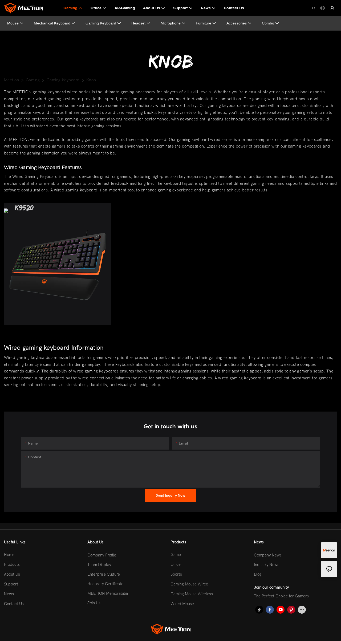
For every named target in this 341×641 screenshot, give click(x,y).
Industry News (266, 564)
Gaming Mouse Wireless (191, 594)
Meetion (11, 80)
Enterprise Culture (103, 574)
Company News (268, 555)
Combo (268, 23)
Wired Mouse (182, 603)
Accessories (236, 23)
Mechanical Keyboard (52, 23)
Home (9, 554)
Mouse (13, 23)
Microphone (171, 23)
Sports (176, 574)
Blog (258, 574)
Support (11, 584)
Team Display (99, 564)
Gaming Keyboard (101, 23)
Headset (138, 23)
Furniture (203, 23)
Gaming (33, 80)
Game (175, 554)
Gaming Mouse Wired (189, 584)
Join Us (93, 603)
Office (175, 564)
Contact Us (14, 603)
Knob (91, 80)
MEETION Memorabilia (107, 593)
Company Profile (101, 555)
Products (12, 564)
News (9, 594)
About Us (12, 574)
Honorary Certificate (105, 583)
